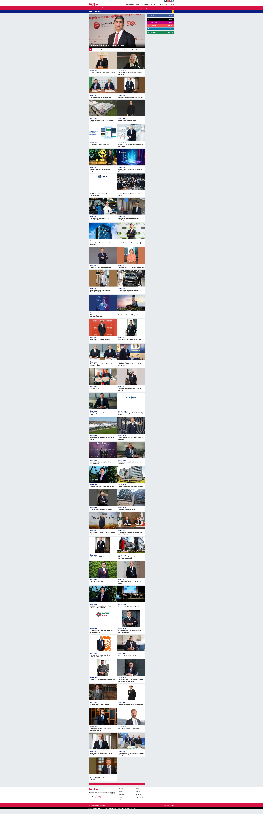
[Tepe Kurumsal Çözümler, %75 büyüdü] (131, 692)
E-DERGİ (154, 4)
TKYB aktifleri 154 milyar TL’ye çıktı (101, 509)
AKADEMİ (131, 8)
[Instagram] (94, 797)
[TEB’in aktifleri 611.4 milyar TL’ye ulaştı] (131, 474)
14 (140, 49)
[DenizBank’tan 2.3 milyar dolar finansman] (103, 692)
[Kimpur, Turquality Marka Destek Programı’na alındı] (103, 157)
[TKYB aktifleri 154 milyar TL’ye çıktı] (103, 497)
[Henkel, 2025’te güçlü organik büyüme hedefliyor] (131, 132)
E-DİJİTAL (170, 4)
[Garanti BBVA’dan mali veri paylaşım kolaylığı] (103, 765)
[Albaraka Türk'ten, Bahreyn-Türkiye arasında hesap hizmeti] (103, 594)
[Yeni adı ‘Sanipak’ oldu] (103, 569)
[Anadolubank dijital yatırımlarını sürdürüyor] (131, 206)
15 (143, 49)
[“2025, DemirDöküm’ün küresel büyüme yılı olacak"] (131, 352)
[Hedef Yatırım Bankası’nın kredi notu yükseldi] (131, 157)
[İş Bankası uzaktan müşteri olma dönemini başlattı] (103, 278)
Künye (120, 796)
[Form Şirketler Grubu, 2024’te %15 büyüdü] (131, 569)
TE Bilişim (172, 805)
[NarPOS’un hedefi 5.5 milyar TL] (131, 643)
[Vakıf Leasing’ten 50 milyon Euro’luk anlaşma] (131, 450)
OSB (137, 789)
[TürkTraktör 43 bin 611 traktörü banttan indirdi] (103, 520)
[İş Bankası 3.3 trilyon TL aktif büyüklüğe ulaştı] (131, 401)
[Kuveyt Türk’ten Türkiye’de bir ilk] (103, 255)
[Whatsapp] (102, 797)
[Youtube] (99, 797)
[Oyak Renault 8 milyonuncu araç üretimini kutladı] (131, 278)
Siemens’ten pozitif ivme (126, 509)
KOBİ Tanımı (121, 794)
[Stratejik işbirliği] (103, 376)
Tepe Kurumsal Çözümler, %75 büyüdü (130, 704)
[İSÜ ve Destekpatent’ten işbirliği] (131, 594)
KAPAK (90, 8)
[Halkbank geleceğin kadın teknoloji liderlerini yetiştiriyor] (103, 303)
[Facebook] (90, 797)
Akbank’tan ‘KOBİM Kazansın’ (99, 557)
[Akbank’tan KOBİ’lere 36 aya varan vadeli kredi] (103, 741)
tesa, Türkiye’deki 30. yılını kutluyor (129, 728)
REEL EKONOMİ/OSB (99, 8)
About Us (121, 788)
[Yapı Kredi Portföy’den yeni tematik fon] (131, 255)
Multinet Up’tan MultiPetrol (127, 120)
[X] (92, 797)
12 (132, 49)
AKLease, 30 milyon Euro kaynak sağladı (102, 72)
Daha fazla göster (117, 784)
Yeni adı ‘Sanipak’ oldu (97, 581)
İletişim (120, 793)
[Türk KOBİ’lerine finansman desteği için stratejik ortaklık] (131, 741)
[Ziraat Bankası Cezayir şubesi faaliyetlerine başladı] (131, 545)
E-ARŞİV (162, 4)
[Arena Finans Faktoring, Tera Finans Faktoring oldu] (103, 450)
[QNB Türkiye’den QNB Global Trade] (131, 327)
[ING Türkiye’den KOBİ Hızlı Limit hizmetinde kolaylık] (103, 643)
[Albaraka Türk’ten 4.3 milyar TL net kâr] (103, 474)
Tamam (135, 808)
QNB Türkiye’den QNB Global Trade (129, 339)
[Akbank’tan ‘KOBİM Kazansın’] (103, 545)
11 (128, 49)
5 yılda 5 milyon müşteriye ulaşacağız (130, 243)
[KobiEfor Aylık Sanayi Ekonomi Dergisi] (94, 4)
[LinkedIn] (97, 797)
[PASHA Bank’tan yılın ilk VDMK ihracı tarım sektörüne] (103, 618)
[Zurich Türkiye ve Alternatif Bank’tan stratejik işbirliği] (103, 352)
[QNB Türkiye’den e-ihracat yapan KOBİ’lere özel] (103, 181)
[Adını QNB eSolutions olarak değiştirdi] (103, 667)
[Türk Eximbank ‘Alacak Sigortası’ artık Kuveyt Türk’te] (131, 520)
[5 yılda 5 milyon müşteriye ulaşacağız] (131, 231)
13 (136, 49)
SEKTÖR (114, 8)
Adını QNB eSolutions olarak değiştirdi (102, 679)
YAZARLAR (146, 4)
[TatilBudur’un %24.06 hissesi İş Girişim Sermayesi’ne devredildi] (131, 667)
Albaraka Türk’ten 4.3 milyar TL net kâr (102, 486)
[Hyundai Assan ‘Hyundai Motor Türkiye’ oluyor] (103, 425)
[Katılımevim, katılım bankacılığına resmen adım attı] (103, 716)
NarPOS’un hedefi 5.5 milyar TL (128, 655)
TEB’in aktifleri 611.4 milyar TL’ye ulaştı (130, 486)
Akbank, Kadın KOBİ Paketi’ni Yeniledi (130, 97)
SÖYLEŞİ (108, 8)
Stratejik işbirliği (95, 388)
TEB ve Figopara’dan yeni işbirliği (100, 97)
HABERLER (120, 8)
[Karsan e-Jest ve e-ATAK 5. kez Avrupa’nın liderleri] (103, 206)
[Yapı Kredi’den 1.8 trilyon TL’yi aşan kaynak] (131, 376)
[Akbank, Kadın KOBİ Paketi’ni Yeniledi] (131, 85)
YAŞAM (147, 8)
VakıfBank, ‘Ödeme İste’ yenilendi (129, 315)
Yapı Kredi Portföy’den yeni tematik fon (131, 267)
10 (124, 49)
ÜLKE (125, 8)
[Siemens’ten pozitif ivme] (131, 497)
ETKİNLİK (152, 8)
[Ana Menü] (173, 8)
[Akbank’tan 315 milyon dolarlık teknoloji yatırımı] (103, 327)
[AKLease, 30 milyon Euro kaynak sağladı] (103, 60)
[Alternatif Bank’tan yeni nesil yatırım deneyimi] (131, 60)
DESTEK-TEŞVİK (139, 8)
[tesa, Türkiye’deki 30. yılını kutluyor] (131, 716)
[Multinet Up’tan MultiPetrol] (131, 108)
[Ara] (173, 4)
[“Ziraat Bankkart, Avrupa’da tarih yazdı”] (131, 181)
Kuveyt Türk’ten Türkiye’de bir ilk (100, 267)
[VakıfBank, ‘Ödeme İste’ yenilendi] (131, 303)
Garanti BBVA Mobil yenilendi (99, 144)
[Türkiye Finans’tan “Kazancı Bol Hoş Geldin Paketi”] (103, 231)
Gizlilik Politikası (122, 789)
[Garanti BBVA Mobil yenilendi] (103, 132)
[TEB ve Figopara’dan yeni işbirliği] (103, 85)
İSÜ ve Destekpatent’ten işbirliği (129, 606)
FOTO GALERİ (130, 4)
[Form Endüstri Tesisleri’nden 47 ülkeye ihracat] (103, 108)
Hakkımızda (121, 791)
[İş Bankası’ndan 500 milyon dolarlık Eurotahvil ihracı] (131, 618)
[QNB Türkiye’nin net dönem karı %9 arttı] (103, 401)
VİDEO (138, 4)
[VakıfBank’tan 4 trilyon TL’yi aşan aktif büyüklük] (131, 425)
